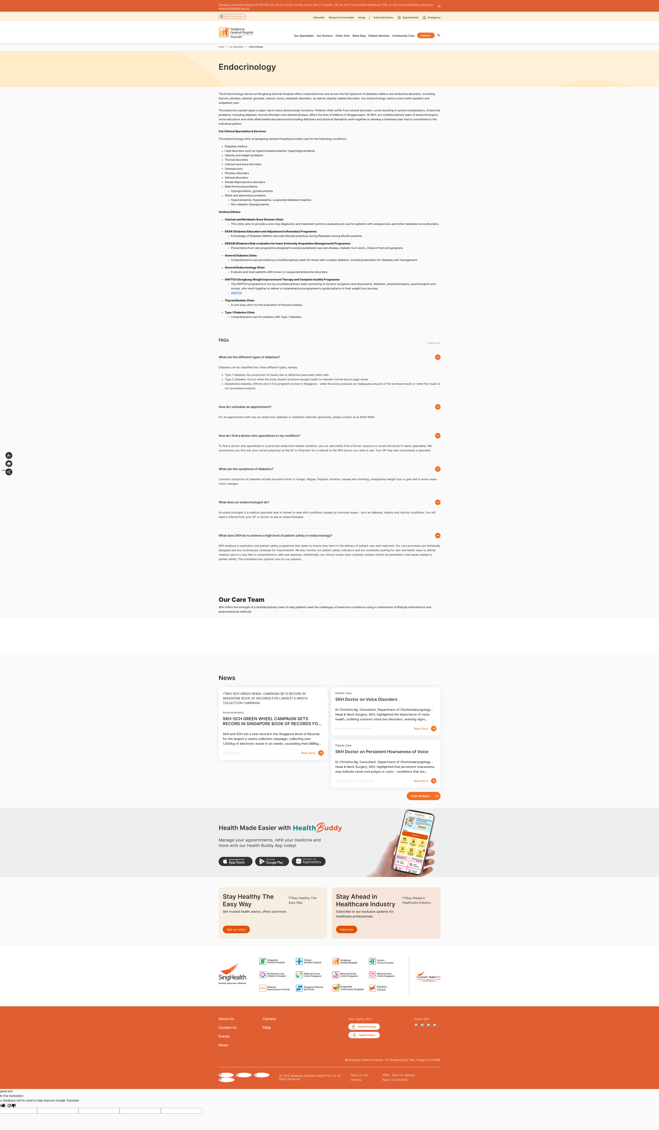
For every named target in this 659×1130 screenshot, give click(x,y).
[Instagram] (423, 1025)
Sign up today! (236, 929)
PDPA (386, 1075)
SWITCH (236, 293)
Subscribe (346, 929)
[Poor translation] (11, 1105)
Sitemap (356, 1079)
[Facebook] (416, 1025)
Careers (269, 1019)
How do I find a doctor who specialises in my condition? (259, 435)
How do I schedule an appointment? (245, 407)
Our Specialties (236, 46)
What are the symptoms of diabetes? (246, 469)
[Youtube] (435, 1025)
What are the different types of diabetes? (249, 357)
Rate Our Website (403, 1075)
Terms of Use (359, 1075)
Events (224, 1036)
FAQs (267, 1028)
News (223, 1045)
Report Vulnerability (395, 1079)
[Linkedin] (429, 1025)
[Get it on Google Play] (272, 861)
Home (221, 46)
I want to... (426, 35)
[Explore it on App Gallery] (309, 861)
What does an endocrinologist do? (244, 502)
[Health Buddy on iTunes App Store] (235, 861)
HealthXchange (367, 1026)
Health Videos (367, 1035)
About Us (226, 1019)
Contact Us (228, 1028)
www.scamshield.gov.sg (234, 8)
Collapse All (433, 342)
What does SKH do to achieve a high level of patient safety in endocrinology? (275, 535)
